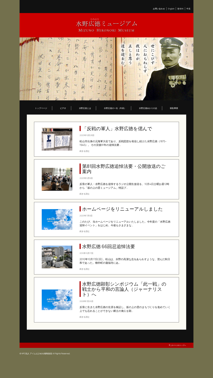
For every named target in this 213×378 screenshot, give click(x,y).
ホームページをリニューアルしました (122, 208)
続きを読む (85, 151)
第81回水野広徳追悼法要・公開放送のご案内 (123, 169)
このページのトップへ (178, 345)
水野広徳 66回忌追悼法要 (108, 246)
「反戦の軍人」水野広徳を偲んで (117, 128)
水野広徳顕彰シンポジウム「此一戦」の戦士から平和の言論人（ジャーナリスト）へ (124, 289)
